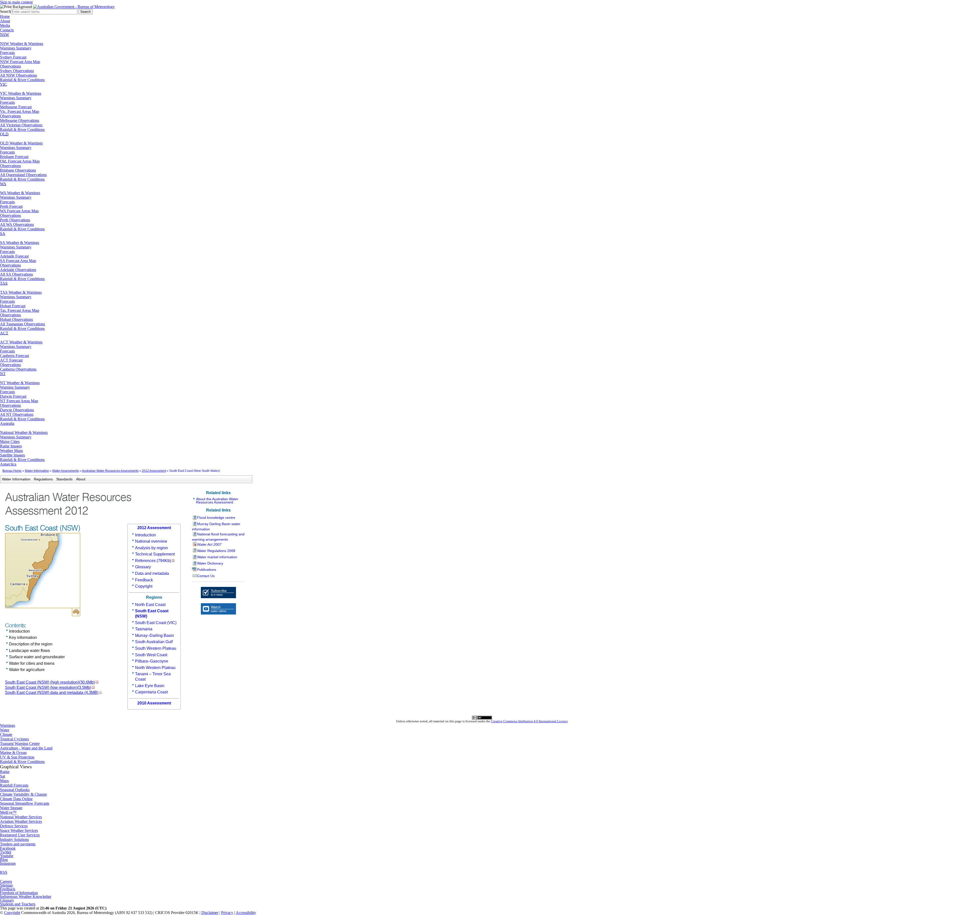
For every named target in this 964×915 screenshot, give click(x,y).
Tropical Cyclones (14, 739)
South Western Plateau (155, 648)
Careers (6, 881)
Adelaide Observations (18, 270)
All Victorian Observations (21, 125)
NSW (4, 34)
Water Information (37, 471)
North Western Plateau (155, 668)
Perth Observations (15, 220)
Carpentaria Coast (151, 692)
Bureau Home (12, 471)
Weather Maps (11, 450)
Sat (2, 776)
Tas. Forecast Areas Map (19, 310)
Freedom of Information (19, 893)
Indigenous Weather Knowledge (25, 896)
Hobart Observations (16, 319)
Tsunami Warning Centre (20, 743)
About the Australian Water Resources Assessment (217, 500)
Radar (5, 772)
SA (2, 233)
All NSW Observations (18, 75)
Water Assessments (65, 471)
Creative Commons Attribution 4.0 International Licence (529, 721)
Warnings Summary (15, 48)
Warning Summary (15, 387)
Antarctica (8, 464)
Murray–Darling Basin (154, 635)
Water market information (217, 557)
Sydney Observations (17, 71)
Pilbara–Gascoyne (151, 661)
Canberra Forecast (14, 355)
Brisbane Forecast (14, 157)
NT (3, 374)
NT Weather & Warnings (20, 383)
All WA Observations (17, 224)
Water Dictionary (210, 563)
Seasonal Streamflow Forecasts (24, 803)
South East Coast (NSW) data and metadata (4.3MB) (51, 692)
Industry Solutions (14, 839)
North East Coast (150, 604)
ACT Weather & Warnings (21, 342)
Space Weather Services (19, 830)
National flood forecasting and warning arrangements (218, 536)
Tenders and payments (17, 844)
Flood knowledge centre (216, 518)
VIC (3, 84)
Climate (6, 734)
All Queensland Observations (23, 175)
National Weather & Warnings (24, 432)
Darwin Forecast (13, 396)
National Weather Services (21, 817)
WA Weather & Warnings (20, 193)
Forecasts (7, 52)
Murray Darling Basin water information (216, 526)
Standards (64, 479)
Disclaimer (209, 912)
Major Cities (10, 441)
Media (5, 25)
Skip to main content (16, 2)
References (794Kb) (153, 560)
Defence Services (14, 826)
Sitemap (6, 885)
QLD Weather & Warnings (21, 143)
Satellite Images (12, 455)
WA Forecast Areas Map (19, 211)
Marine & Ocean (13, 752)
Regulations (43, 479)
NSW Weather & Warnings (21, 43)
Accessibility (246, 912)
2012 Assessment (154, 471)
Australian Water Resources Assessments (110, 471)
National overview (151, 541)
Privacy (227, 912)
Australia (7, 423)
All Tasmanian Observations (22, 324)
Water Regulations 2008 (216, 551)
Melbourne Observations (19, 120)
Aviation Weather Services (21, 821)
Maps (4, 781)
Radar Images (11, 446)
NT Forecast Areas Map (19, 401)
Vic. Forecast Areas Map (19, 111)
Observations (10, 66)
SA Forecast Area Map (18, 261)
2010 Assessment (154, 703)
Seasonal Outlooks (15, 790)
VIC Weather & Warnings (20, 93)
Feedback (144, 580)
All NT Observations (16, 414)
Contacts (7, 30)
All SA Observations (16, 274)
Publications (206, 570)
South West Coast (151, 655)
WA (3, 184)
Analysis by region (151, 548)
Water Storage (11, 808)
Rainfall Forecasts (14, 785)
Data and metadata (152, 573)
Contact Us (206, 576)
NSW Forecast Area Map (20, 62)
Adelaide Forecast (14, 256)
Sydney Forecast (13, 57)
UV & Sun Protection (17, 757)
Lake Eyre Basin (149, 686)
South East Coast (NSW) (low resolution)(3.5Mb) (48, 687)
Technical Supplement (155, 554)
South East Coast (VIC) (155, 623)
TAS (4, 283)
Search (5, 11)
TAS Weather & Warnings (21, 292)
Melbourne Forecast (16, 107)
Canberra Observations (18, 369)
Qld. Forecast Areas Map (20, 161)
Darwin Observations (17, 410)
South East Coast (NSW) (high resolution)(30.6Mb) (50, 682)
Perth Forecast (11, 206)
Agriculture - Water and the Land (26, 748)
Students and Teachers (17, 904)
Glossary (143, 567)
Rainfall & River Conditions (22, 80)
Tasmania (143, 629)
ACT (4, 333)
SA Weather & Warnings (19, 242)
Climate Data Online (16, 799)
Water (4, 730)
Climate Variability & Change (23, 794)
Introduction (145, 535)
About (5, 21)
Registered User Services (20, 835)
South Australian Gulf (154, 642)
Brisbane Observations (18, 170)
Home (5, 16)
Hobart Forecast (12, 306)
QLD (4, 134)
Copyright (143, 586)
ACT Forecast (11, 360)
